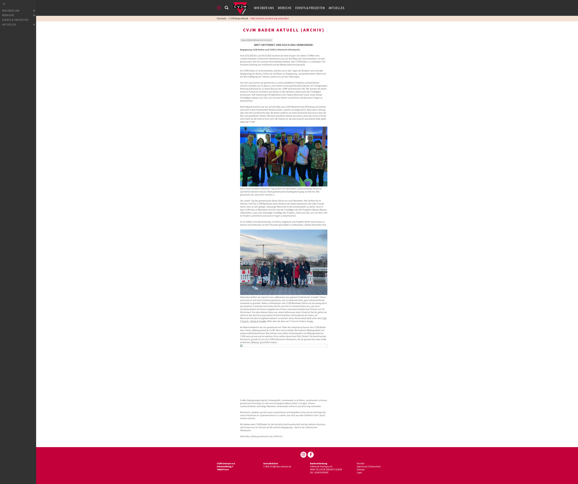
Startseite (221, 18)
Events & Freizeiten (310, 8)
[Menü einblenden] (219, 8)
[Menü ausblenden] (4, 4)
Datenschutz (375, 466)
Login (359, 472)
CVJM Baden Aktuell (238, 18)
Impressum (362, 466)
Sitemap (360, 469)
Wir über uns (264, 8)
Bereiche (284, 8)
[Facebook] (311, 455)
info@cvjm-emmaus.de (280, 466)
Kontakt (360, 463)
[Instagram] (303, 455)
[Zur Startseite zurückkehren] (240, 3)
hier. (311, 321)
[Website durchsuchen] (226, 8)
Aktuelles (336, 8)
